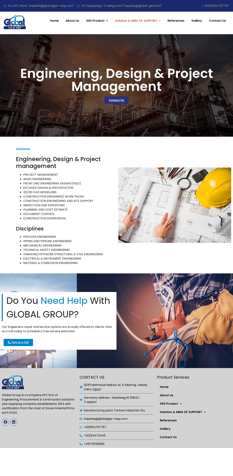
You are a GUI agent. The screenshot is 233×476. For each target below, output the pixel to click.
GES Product (95, 21)
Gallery (196, 21)
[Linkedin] (13, 422)
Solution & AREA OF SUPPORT (136, 21)
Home (54, 21)
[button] (97, 20)
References (175, 21)
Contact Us (217, 21)
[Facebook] (5, 422)
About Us (72, 21)
